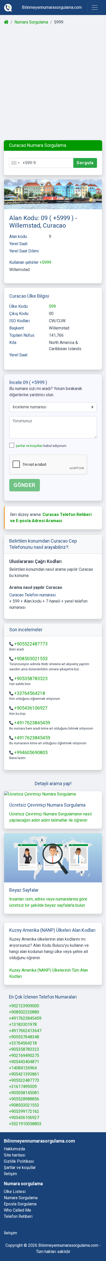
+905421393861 (24, 1074)
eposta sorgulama (20, 1204)
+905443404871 (24, 1061)
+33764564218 (29, 693)
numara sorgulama (21, 1197)
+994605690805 (31, 752)
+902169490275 (24, 1055)
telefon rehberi (18, 1216)
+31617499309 (23, 1086)
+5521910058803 (25, 1123)
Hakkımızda (14, 1148)
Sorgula (85, 162)
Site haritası (14, 1155)
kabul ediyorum (41, 446)
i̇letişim (10, 1232)
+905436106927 (31, 708)
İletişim (10, 1173)
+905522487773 (31, 644)
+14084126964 (23, 1067)
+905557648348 (24, 1036)
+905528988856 (24, 1099)
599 (52, 306)
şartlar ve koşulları (29, 446)
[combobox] (15, 163)
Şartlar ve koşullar (20, 1167)
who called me (17, 1210)
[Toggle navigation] (94, 7)
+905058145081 (24, 1092)
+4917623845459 (32, 722)
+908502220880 (24, 1012)
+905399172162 (24, 1111)
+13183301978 (23, 1024)
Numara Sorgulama (31, 22)
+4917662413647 (25, 1030)
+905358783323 (31, 678)
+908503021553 (31, 658)
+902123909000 (24, 1005)
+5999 (46, 262)
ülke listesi (14, 1191)
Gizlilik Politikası (19, 1161)
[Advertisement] (53, 82)
